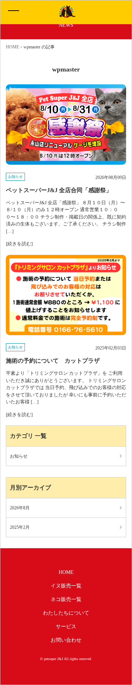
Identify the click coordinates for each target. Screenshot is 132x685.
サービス (66, 626)
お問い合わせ (66, 640)
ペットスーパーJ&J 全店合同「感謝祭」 (59, 190)
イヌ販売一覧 (66, 586)
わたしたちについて (66, 613)
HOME (66, 572)
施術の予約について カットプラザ (53, 361)
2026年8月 (20, 507)
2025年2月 (20, 527)
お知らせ (15, 177)
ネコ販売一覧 (66, 599)
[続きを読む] (19, 243)
